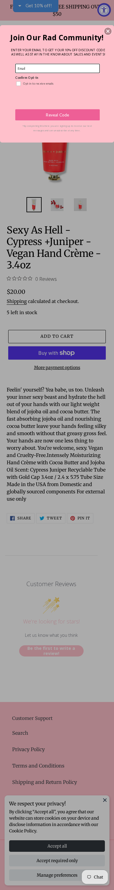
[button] (108, 31)
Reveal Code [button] (57, 114)
